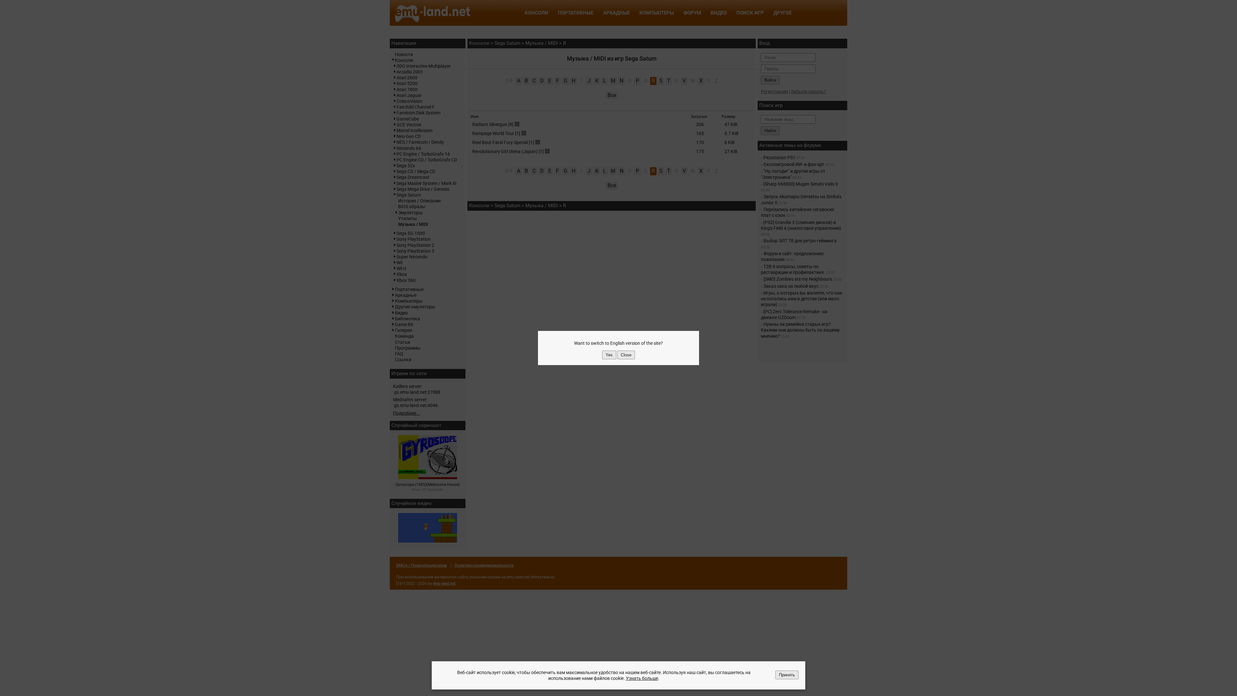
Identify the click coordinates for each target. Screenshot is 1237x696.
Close (626, 355)
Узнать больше (642, 678)
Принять (787, 674)
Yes (609, 355)
